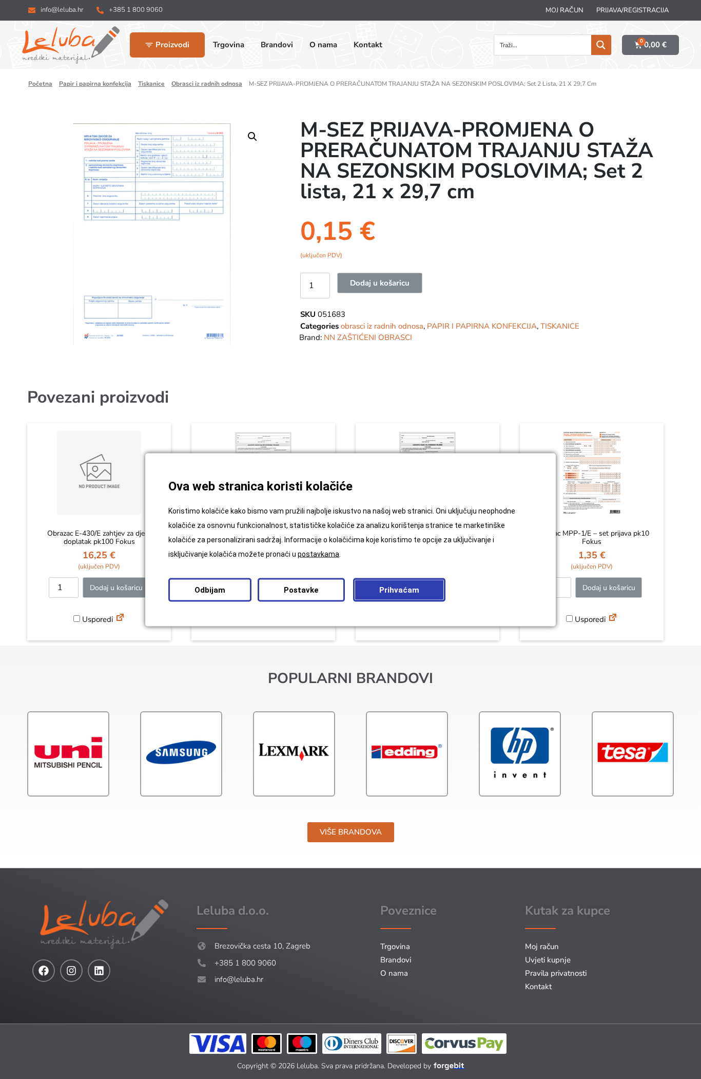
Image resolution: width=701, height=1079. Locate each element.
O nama (394, 973)
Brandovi (395, 960)
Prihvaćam (399, 589)
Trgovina (395, 946)
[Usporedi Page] (120, 619)
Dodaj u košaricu (380, 283)
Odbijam (209, 589)
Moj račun (564, 10)
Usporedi (96, 619)
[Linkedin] (99, 970)
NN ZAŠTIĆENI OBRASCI (368, 337)
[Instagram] (71, 970)
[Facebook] (43, 970)
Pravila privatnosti (556, 973)
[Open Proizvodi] (149, 45)
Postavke (301, 589)
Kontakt (538, 986)
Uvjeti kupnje (548, 960)
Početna (40, 84)
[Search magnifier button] (601, 45)
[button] (252, 136)
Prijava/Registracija (632, 10)
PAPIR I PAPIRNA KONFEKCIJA (95, 84)
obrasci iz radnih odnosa (206, 84)
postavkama (318, 554)
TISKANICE (151, 84)
